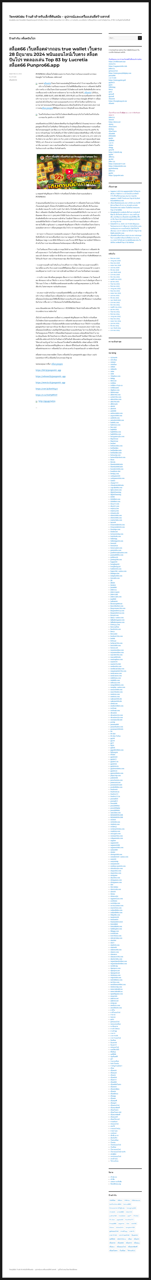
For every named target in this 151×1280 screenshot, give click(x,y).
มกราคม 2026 (115, 275)
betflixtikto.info (116, 450)
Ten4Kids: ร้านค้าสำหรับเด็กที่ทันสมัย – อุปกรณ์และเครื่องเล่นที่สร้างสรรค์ (59, 16)
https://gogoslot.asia (116, 175)
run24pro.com (115, 834)
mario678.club (115, 664)
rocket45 (113, 827)
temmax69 (114, 919)
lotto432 (113, 641)
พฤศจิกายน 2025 (115, 279)
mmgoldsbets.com (117, 685)
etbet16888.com (116, 515)
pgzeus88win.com (116, 773)
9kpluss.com (114, 390)
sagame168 (114, 843)
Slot (111, 885)
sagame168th (115, 845)
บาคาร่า (111, 143)
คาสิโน (112, 1010)
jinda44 (111, 129)
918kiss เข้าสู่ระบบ (116, 385)
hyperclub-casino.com (118, 571)
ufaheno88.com (115, 950)
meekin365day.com (117, 669)
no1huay (113, 708)
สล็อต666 (113, 1077)
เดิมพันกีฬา (113, 1138)
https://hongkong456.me (118, 101)
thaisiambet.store (116, 922)
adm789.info (114, 402)
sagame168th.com (116, 848)
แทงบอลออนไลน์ (115, 1156)
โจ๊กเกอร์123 (114, 1161)
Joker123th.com (115, 597)
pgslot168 (113, 757)
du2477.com (114, 504)
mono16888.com (116, 690)
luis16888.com (115, 645)
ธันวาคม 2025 (115, 277)
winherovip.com (116, 987)
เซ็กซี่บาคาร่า (114, 1135)
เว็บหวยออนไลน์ (115, 1149)
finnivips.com (115, 529)
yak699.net (114, 998)
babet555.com (115, 425)
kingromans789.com (117, 608)
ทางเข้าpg (113, 1031)
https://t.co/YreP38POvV (46, 395)
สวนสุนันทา (114, 1122)
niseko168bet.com (116, 706)
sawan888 (114, 850)
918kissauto (114, 388)
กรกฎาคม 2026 (115, 261)
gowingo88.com (116, 560)
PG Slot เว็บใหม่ (115, 736)
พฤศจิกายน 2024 (115, 307)
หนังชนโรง (112, 64)
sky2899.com (115, 878)
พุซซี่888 (111, 141)
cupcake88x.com (116, 488)
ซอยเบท (113, 1017)
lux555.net (114, 648)
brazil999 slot (115, 471)
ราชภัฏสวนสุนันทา (116, 1066)
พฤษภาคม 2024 (115, 321)
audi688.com (115, 418)
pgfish (112, 748)
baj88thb (113, 430)
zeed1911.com (115, 1005)
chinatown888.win (117, 485)
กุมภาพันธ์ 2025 (115, 300)
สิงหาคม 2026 (115, 258)
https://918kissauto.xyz (117, 62)
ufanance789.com (116, 957)
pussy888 (112, 76)
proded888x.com (116, 787)
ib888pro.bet (114, 573)
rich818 (113, 820)
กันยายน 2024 (115, 312)
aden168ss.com (115, 399)
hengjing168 (114, 564)
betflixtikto (114, 448)
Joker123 (113, 590)
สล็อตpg (113, 1096)
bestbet (113, 443)
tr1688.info (114, 933)
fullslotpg (112, 87)
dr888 (112, 497)
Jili (111, 580)
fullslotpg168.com (116, 541)
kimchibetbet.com (116, 606)
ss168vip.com (115, 903)
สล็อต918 (113, 1087)
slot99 (111, 124)
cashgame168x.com (117, 478)
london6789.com (116, 636)
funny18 (113, 543)
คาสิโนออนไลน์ (115, 1012)
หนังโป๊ (112, 1126)
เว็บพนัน (113, 1142)
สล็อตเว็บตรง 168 (115, 1112)
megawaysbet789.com (118, 671)
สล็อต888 (112, 134)
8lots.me (113, 381)
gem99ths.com (115, 550)
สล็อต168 (112, 99)
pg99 (110, 85)
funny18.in (114, 546)
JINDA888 (112, 136)
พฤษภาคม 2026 (115, 265)
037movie (113, 358)
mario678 (113, 662)
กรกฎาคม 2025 (115, 289)
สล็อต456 (113, 1073)
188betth (113, 369)
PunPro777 (114, 794)
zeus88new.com (116, 1008)
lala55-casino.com (117, 618)
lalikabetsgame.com (117, 620)
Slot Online (114, 887)
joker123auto (114, 592)
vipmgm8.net (115, 973)
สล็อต (112, 1068)
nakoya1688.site (116, 699)
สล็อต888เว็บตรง (115, 1084)
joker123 (112, 69)
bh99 (112, 460)
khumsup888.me (116, 604)
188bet (112, 367)
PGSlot (112, 755)
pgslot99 (113, 764)
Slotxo (112, 894)
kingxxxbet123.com (117, 611)
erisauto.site (114, 513)
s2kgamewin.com (116, 838)
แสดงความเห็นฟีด (116, 1182)
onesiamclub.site (116, 720)
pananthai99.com (116, 727)
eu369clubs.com (116, 520)
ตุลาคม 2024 (114, 309)
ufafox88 (113, 947)
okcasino (113, 713)
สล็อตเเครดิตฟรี (115, 1115)
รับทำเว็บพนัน (114, 1063)
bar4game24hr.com (117, 436)
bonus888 (127, 1204)
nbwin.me (114, 704)
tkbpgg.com (114, 931)
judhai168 (113, 1216)
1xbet (112, 371)
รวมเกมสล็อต (114, 1061)
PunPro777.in (115, 796)
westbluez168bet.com (118, 985)
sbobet (112, 852)
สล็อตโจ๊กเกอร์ (114, 1119)
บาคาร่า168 (112, 78)
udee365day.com (116, 938)
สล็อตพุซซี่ (113, 1101)
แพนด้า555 (114, 1159)
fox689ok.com (115, 536)
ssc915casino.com (116, 906)
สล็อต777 (113, 1080)
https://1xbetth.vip (115, 152)
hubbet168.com (115, 569)
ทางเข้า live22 (115, 1029)
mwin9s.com (115, 694)
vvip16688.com (115, 978)
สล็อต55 (113, 1075)
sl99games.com (116, 880)
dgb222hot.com (116, 490)
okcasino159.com (116, 715)
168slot (113, 362)
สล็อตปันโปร (13, 80)
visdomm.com (115, 975)
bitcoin (112, 462)
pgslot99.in (114, 766)
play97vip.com (115, 776)
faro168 (113, 522)
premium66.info (116, 785)
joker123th (114, 594)
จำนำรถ (113, 1015)
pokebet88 (114, 778)
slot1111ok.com (115, 889)
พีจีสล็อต (113, 1052)
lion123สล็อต (114, 627)
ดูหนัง (110, 92)
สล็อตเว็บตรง (113, 127)
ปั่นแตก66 (113, 1043)
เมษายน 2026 (114, 268)
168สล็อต (113, 364)
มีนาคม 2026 (114, 270)
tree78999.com (115, 936)
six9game (113, 875)
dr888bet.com (115, 499)
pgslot (111, 138)
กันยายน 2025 (115, 284)
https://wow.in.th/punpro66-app (50, 382)
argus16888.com (116, 416)
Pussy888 (113, 803)
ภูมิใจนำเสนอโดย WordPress (67, 1269)
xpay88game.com (116, 994)
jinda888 (113, 587)
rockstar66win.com (117, 829)
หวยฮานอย (114, 1131)
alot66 (112, 406)
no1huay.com (115, 710)
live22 (111, 89)
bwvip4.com (114, 474)
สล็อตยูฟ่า (113, 1103)
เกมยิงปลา (113, 1133)
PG (111, 731)
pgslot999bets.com (117, 769)
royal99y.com (115, 831)
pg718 (112, 741)
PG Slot (113, 734)
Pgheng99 (114, 752)
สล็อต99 (113, 1091)
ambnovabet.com (116, 413)
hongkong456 (115, 567)
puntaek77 (114, 801)
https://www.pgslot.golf (117, 80)
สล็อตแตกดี (114, 1117)
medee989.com (115, 666)
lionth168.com (115, 629)
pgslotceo (113, 771)
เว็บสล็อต (113, 1147)
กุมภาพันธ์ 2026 (115, 272)
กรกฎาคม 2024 (115, 316)
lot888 (112, 639)
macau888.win (115, 657)
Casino (112, 481)
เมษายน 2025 (114, 295)
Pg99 (112, 745)
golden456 (114, 557)
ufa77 (112, 943)
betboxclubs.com (116, 446)
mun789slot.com (116, 692)
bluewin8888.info (116, 464)
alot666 (113, 409)
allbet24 (111, 157)
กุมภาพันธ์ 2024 (115, 328)
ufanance (113, 954)
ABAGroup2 (114, 392)
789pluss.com (115, 376)
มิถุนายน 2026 (115, 263)
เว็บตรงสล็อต (114, 1140)
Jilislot (112, 583)
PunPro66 (12, 77)
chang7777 (114, 483)
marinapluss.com (116, 659)
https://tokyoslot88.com (117, 166)
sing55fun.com (115, 871)
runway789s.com (116, 836)
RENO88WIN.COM (116, 815)
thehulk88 (114, 924)
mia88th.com (115, 680)
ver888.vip (114, 966)
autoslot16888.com (117, 420)
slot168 (111, 120)
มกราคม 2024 (115, 330)
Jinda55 (113, 585)
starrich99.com (115, 908)
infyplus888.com (116, 576)
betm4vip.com (115, 455)
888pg (112, 378)
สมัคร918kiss (121, 1239)
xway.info (113, 996)
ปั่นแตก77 (113, 1045)
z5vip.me (113, 1003)
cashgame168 (115, 476)
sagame (113, 841)
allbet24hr (114, 404)
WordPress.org (115, 1184)
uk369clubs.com (116, 959)
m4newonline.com (117, 650)
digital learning (115, 492)
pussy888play (115, 808)
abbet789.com (115, 395)
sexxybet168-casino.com (119, 857)
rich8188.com (115, 822)
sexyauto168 (114, 864)
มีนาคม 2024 (114, 326)
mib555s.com (115, 683)
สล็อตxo (113, 1098)
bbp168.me (114, 439)
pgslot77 (112, 82)
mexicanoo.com (116, 673)
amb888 (113, 411)
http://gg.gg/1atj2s (47, 401)
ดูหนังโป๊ (111, 150)
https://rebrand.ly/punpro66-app (51, 376)
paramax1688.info (116, 729)
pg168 (112, 738)
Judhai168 (114, 601)
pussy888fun (115, 806)
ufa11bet (113, 940)
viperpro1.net (115, 971)
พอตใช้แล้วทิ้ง (114, 1050)
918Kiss (113, 383)
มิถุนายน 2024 (115, 319)
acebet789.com (115, 397)
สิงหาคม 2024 (115, 314)
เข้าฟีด (112, 1179)
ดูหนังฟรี (111, 94)
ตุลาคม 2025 (114, 282)
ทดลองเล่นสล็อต (115, 1024)
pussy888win (115, 810)
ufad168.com (114, 945)
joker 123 (112, 161)
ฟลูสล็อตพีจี (114, 1057)
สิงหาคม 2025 (115, 286)
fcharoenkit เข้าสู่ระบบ (116, 1208)
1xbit (112, 374)
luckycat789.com (116, 643)
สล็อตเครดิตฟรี (115, 1108)
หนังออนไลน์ (114, 1124)
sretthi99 (113, 901)
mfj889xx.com (115, 678)
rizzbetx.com (115, 824)
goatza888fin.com (116, 555)
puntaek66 (114, 799)
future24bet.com (116, 548)
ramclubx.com (115, 813)
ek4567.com (114, 506)
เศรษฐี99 (113, 1154)
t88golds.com (115, 915)
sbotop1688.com (116, 854)
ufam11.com (114, 952)
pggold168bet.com (116, 750)
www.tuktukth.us (116, 989)
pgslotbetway (113, 168)
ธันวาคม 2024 (115, 305)
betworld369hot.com (117, 457)
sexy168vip (114, 861)
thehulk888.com (116, 926)
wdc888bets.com (116, 980)
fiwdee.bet (114, 532)
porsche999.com (116, 780)
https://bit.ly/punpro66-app (48, 370)
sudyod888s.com (116, 910)
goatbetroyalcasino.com (118, 553)
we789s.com (114, 982)
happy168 (113, 562)
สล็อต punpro (47, 108)
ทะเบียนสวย (114, 1026)
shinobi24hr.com (116, 868)
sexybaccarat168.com (118, 866)
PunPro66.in (114, 792)
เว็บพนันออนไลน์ (115, 1145)
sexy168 (113, 859)
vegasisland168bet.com (118, 961)
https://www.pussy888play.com (120, 73)
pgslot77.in (114, 762)
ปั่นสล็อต (113, 1040)
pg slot (111, 159)
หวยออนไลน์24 (115, 1128)
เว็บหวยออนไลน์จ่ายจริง (117, 1152)
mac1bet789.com (116, 655)
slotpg (111, 148)
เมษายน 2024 (114, 323)
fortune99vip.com (116, 534)
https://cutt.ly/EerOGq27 (47, 389)
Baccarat (113, 427)
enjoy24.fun (114, 508)
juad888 (113, 599)
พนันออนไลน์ (114, 1047)
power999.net (115, 782)
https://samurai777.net (117, 164)
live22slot (113, 634)
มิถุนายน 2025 (115, 291)
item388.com (115, 578)
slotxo (111, 145)
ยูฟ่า (111, 1059)
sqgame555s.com (116, 899)
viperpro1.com (115, 968)
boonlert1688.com (116, 469)
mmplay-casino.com (117, 687)
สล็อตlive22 (114, 1094)
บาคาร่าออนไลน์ (115, 1038)
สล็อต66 (47, 83)
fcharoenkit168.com (117, 525)
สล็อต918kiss (114, 1089)
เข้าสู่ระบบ (113, 1177)
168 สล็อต (113, 360)
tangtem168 (114, 917)
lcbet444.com (115, 625)
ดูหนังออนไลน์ (113, 71)
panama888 (114, 724)
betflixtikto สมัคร (115, 1204)
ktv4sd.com (114, 615)
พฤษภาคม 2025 (115, 293)
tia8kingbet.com (116, 929)
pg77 (112, 743)
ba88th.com (114, 423)
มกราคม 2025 (115, 302)
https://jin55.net (114, 122)
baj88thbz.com (115, 432)
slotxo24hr (114, 896)
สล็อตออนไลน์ (114, 1105)
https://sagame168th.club (118, 66)
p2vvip (112, 722)
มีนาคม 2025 (114, 298)
